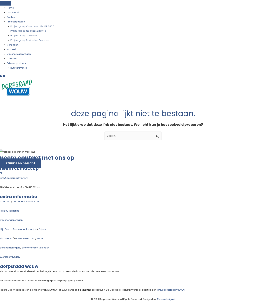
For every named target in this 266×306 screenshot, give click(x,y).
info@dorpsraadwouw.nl (14, 178)
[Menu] (5, 3)
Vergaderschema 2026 (26, 201)
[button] (1, 76)
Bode (40, 238)
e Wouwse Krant (25, 238)
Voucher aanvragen (11, 220)
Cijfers (42, 229)
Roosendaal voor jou (24, 229)
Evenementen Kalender (35, 247)
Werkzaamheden (10, 256)
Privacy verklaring (9, 210)
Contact (5, 201)
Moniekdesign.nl (166, 299)
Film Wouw (6, 238)
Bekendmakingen (10, 247)
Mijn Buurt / (6, 229)
